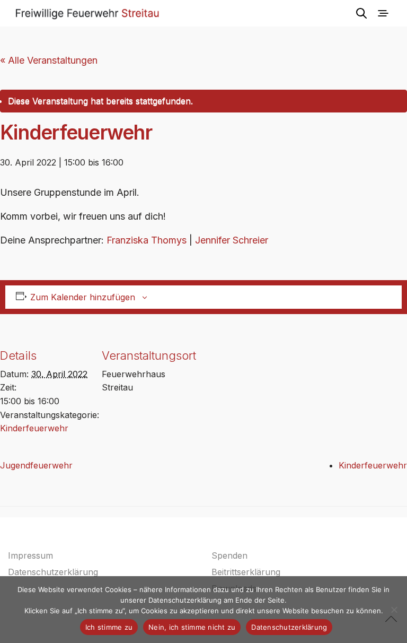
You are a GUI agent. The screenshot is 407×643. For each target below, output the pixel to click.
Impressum (30, 555)
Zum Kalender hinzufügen (82, 297)
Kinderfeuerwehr (34, 428)
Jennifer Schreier (231, 240)
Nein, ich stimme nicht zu (191, 627)
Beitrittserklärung (245, 572)
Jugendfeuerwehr (36, 465)
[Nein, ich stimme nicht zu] (393, 609)
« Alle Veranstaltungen (49, 60)
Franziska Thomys (147, 240)
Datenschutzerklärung (53, 572)
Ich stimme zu (108, 627)
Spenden (229, 555)
